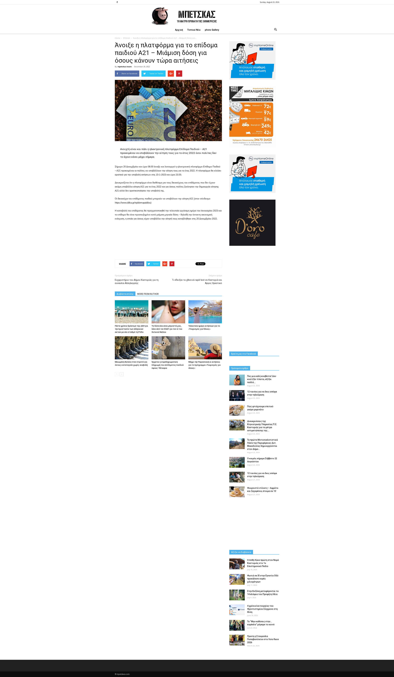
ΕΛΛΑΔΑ (126, 38)
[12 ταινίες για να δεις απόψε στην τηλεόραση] (237, 395)
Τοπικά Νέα (194, 29)
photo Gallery (212, 29)
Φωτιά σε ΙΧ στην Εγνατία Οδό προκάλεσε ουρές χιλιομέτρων (262, 578)
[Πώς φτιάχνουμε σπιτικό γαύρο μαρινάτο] (237, 410)
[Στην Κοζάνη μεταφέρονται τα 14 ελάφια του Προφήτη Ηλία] (237, 595)
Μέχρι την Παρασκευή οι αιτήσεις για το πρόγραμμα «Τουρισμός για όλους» (204, 365)
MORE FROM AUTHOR (148, 294)
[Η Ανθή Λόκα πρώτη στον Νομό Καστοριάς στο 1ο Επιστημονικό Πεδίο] (237, 563)
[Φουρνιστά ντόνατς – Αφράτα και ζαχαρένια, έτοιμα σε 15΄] (237, 491)
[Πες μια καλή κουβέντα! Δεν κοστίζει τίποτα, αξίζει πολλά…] (237, 380)
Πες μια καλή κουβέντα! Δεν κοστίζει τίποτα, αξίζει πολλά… (261, 379)
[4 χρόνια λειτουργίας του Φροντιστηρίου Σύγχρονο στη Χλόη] (237, 609)
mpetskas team (125, 66)
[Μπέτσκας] (197, 15)
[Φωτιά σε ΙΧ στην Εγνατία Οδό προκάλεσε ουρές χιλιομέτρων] (237, 579)
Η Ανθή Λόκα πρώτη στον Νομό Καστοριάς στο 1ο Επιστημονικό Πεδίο (263, 563)
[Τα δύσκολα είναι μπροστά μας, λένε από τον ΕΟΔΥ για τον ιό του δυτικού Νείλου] (168, 311)
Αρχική (179, 29)
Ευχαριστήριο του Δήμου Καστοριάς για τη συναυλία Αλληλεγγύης (137, 282)
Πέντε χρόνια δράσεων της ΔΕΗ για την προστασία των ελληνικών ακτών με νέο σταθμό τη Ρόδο (131, 329)
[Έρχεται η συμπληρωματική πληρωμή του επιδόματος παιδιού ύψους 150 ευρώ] (168, 347)
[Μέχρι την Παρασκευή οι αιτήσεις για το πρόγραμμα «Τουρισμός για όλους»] (205, 347)
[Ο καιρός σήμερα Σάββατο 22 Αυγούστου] (237, 462)
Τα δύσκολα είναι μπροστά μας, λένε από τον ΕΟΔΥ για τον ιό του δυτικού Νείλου (167, 329)
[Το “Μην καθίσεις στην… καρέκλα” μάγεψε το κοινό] (237, 625)
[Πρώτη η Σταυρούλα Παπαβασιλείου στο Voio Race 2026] (237, 640)
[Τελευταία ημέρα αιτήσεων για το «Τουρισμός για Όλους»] (205, 311)
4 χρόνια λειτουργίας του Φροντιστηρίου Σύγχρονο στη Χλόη (262, 609)
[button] (275, 29)
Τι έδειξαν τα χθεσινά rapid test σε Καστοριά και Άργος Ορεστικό (197, 282)
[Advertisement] (168, 239)
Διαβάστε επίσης (125, 294)
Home (117, 38)
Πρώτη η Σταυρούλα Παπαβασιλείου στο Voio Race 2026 (263, 639)
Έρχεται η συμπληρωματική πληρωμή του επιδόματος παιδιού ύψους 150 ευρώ (168, 365)
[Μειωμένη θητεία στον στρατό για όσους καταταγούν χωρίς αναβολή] (131, 347)
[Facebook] (117, 2)
